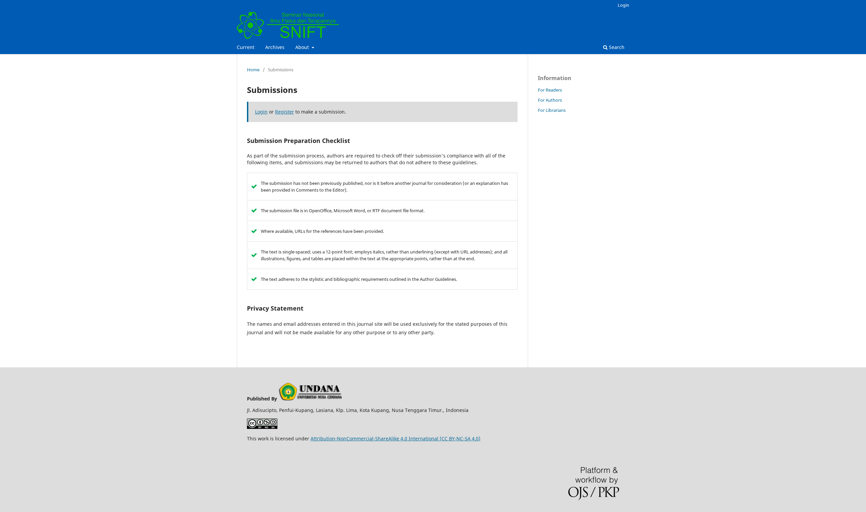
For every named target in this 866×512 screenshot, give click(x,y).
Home (253, 70)
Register (284, 111)
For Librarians (552, 110)
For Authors (550, 100)
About (302, 47)
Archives (274, 47)
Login (623, 5)
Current (245, 47)
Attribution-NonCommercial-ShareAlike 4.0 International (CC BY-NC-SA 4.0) (395, 438)
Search (616, 47)
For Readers (550, 90)
